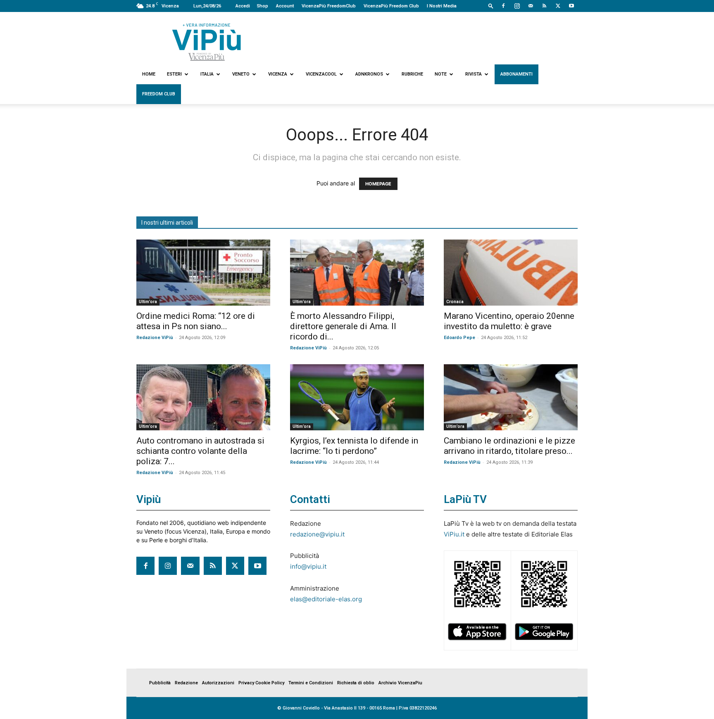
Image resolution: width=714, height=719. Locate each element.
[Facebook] (503, 6)
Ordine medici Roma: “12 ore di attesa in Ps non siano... (195, 321)
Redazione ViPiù (154, 337)
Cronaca (455, 301)
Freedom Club (158, 94)
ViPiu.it (454, 534)
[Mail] (530, 6)
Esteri (174, 74)
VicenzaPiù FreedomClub (329, 6)
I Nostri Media (442, 6)
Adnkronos (369, 74)
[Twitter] (558, 6)
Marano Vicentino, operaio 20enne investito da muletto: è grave (509, 321)
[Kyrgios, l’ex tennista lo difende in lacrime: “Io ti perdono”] (357, 397)
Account (285, 6)
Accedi (243, 6)
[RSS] (544, 6)
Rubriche (412, 74)
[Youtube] (571, 6)
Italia (207, 74)
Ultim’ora (148, 301)
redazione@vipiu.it (317, 534)
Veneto (241, 74)
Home (148, 74)
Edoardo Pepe (459, 337)
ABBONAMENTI (516, 74)
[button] (491, 5)
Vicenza (277, 74)
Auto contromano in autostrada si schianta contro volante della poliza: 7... (200, 451)
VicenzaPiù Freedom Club (391, 6)
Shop (262, 6)
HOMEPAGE (378, 184)
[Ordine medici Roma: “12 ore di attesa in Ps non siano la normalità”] (203, 273)
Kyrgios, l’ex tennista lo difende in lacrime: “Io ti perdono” (354, 446)
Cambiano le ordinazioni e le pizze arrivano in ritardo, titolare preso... (509, 446)
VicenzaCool (321, 74)
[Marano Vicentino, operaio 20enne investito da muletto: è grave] (511, 273)
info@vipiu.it (308, 566)
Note (441, 74)
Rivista (473, 74)
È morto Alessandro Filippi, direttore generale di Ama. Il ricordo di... (343, 326)
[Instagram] (517, 6)
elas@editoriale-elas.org (326, 599)
